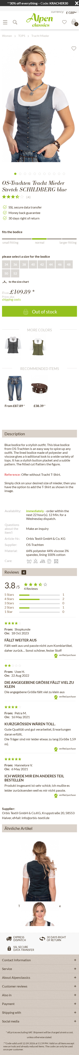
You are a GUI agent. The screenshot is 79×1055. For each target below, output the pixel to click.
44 (51, 264)
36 (15, 264)
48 (68, 264)
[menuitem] (5, 22)
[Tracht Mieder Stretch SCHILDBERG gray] (15, 347)
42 (42, 264)
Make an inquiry (37, 528)
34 (6, 264)
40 (33, 264)
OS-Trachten (35, 545)
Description (14, 433)
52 (15, 273)
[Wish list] (63, 22)
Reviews (11, 572)
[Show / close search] (15, 22)
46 (60, 264)
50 (6, 273)
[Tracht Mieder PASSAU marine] (39, 870)
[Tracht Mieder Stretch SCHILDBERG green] (40, 347)
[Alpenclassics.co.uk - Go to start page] (39, 20)
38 (24, 264)
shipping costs (11, 299)
